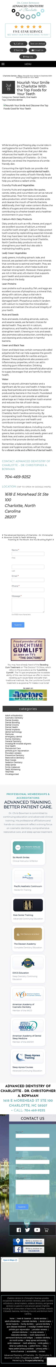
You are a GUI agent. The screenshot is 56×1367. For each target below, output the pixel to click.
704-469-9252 (17, 476)
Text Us (19, 50)
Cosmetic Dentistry (14, 718)
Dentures (9, 734)
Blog (20, 76)
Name (15, 550)
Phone (15, 586)
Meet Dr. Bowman (24, 1318)
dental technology (13, 732)
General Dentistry (13, 741)
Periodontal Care (13, 748)
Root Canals (10, 760)
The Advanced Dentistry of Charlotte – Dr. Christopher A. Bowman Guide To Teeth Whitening (27, 536)
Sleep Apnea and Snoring (36, 1340)
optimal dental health (38, 171)
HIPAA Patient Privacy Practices (21, 1348)
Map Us (28, 57)
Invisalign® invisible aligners (18, 743)
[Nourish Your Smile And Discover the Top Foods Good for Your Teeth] (27, 123)
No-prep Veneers (37, 1332)
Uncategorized (12, 774)
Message (16, 596)
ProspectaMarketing (34, 1360)
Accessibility (31, 1351)
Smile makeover (12, 767)
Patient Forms (35, 1345)
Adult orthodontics (14, 715)
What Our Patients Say (18, 1345)
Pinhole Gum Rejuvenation (19, 1329)
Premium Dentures (19, 1332)
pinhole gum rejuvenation (17, 751)
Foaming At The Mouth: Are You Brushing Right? (30, 540)
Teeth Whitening (12, 769)
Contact (42, 1351)
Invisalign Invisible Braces (39, 1326)
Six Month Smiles (16, 1340)
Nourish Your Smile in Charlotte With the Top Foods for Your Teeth (33, 88)
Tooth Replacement (37, 1334)
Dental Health (19, 97)
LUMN (36, 1358)
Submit (18, 625)
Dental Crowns (12, 725)
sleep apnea (10, 765)
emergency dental (13, 736)
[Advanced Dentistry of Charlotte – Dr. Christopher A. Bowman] (28, 11)
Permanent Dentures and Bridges (19, 1337)
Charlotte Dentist (9, 76)
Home (12, 1318)
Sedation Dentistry (13, 762)
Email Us (38, 50)
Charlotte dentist (15, 100)
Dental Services (40, 1318)
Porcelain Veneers (39, 1329)
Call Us (19, 44)
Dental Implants (12, 729)
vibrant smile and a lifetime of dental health (29, 450)
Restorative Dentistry (19, 1334)
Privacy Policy (41, 1348)
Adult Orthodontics (12, 1321)
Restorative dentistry (14, 758)
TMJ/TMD (9, 772)
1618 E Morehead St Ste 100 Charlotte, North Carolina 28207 (26, 505)
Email (15, 576)
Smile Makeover (14, 1343)
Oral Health (31, 97)
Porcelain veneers (13, 753)
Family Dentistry (13, 739)
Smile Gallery (43, 1343)
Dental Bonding (12, 722)
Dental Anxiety (12, 720)
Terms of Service (17, 1351)
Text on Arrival (37, 44)
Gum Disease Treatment (16, 1326)
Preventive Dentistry (14, 755)
